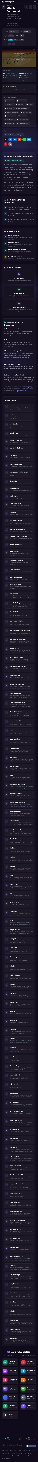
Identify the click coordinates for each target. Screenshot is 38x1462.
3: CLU (21, 39)
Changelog (5, 1453)
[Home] (3, 7)
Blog (20, 1450)
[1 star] (7, 25)
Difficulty (6, 31)
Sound (5, 44)
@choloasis (30, 1456)
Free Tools (5, 1450)
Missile (5, 40)
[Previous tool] (30, 7)
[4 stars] (13, 25)
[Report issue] (26, 7)
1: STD (10, 39)
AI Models (28, 1453)
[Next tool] (34, 7)
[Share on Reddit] (20, 139)
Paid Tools (13, 1450)
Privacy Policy (6, 1456)
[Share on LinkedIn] (15, 139)
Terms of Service (17, 1456)
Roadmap (14, 1453)
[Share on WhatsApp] (24, 139)
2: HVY (15, 39)
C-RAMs (17, 36)
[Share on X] (6, 139)
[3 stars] (11, 25)
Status (21, 1453)
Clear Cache (7, 1459)
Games (10, 5)
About (25, 1450)
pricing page (28, 387)
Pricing (31, 1450)
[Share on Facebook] (10, 139)
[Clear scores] (34, 86)
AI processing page (22, 391)
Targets (6, 36)
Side (21, 31)
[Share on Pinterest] (6, 144)
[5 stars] (15, 25)
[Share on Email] (10, 144)
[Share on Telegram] (29, 139)
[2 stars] (9, 25)
